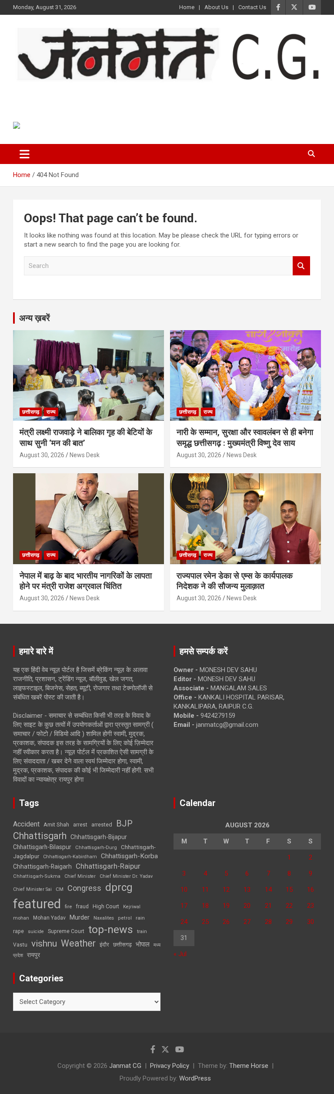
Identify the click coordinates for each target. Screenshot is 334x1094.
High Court (106, 906)
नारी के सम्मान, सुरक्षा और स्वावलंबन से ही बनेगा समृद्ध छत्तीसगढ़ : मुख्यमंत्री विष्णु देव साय (245, 437)
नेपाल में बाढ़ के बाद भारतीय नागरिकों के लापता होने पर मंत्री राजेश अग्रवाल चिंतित (86, 581)
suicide (36, 931)
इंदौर (104, 944)
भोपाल (143, 944)
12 (226, 889)
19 (226, 906)
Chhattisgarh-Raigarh (42, 866)
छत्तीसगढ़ (122, 944)
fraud (82, 906)
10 (183, 889)
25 (205, 922)
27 (247, 922)
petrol (125, 918)
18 (205, 906)
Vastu (20, 945)
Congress (84, 888)
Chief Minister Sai (32, 889)
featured (37, 904)
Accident (26, 824)
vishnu (44, 943)
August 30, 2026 (42, 455)
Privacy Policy (169, 1066)
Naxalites (104, 918)
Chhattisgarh (40, 835)
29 (289, 922)
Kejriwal (131, 907)
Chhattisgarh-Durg (96, 847)
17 (183, 906)
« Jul (180, 954)
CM (59, 889)
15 (289, 889)
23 (310, 906)
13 (247, 889)
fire (68, 906)
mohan (21, 918)
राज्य (51, 412)
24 (183, 922)
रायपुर (33, 954)
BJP (124, 823)
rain (140, 918)
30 (310, 922)
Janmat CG (56, 94)
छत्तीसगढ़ (30, 412)
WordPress (195, 1078)
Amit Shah (56, 824)
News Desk (85, 455)
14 (268, 889)
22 (289, 906)
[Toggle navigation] (24, 154)
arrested (101, 824)
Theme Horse (248, 1066)
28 (268, 922)
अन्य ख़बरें (34, 318)
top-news (110, 929)
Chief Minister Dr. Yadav (126, 876)
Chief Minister (80, 876)
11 (205, 889)
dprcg (119, 887)
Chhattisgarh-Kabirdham (70, 857)
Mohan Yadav (49, 918)
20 (247, 906)
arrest (80, 825)
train (142, 931)
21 (268, 906)
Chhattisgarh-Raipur (108, 866)
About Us (216, 7)
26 (226, 922)
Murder (80, 917)
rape (18, 931)
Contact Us (252, 7)
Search (301, 266)
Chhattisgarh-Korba (129, 856)
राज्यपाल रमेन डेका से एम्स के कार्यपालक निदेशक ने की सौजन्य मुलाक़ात (235, 581)
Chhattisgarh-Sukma (36, 876)
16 (310, 889)
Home (186, 7)
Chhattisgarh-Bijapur (98, 836)
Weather (78, 943)
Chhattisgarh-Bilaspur (42, 846)
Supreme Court (66, 931)
